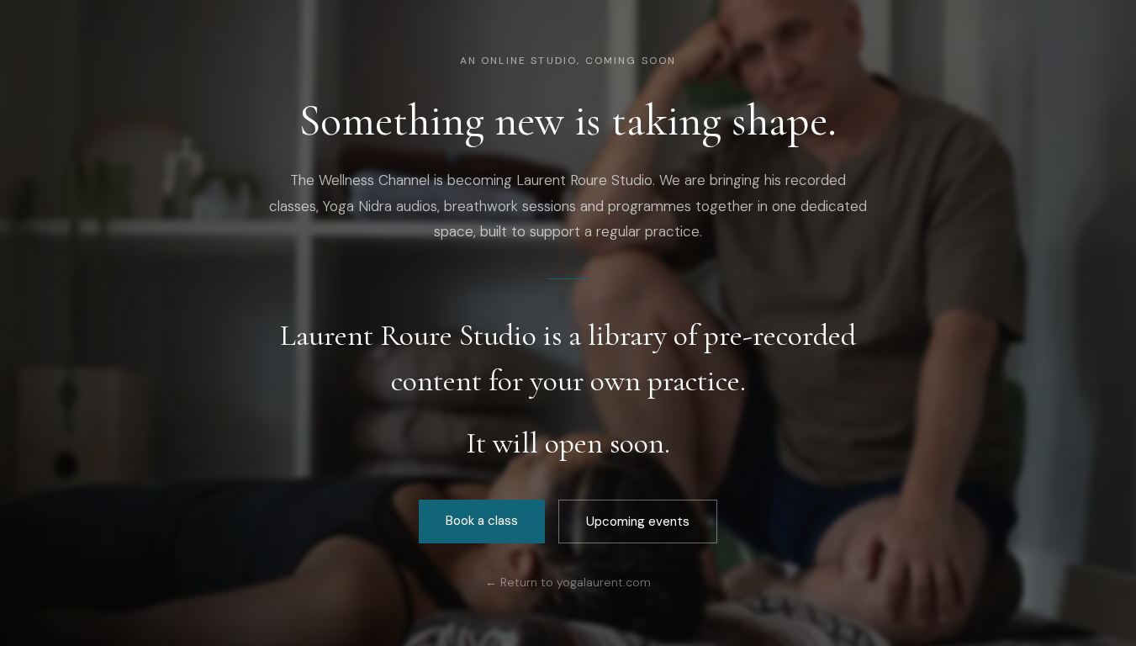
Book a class (482, 520)
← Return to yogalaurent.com (568, 582)
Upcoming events (638, 521)
